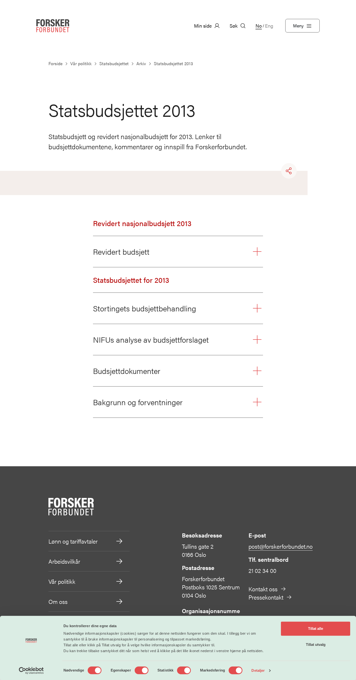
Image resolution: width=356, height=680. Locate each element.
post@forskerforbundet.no (280, 546)
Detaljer (258, 670)
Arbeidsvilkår (64, 561)
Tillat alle (315, 628)
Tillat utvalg (315, 644)
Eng (269, 25)
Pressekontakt (265, 597)
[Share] (289, 171)
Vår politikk (61, 581)
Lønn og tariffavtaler (73, 541)
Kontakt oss (263, 589)
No (258, 25)
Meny (298, 26)
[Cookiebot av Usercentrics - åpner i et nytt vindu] (31, 670)
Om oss (58, 601)
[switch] (141, 670)
